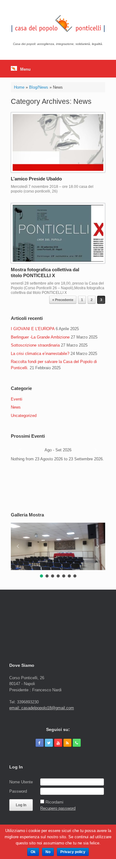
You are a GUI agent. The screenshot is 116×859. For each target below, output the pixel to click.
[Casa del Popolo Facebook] (40, 743)
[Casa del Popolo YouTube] (58, 743)
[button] (17, 546)
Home (19, 87)
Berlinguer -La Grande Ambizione (40, 337)
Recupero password (57, 808)
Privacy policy (72, 852)
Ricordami (54, 802)
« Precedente (62, 300)
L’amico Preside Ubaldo (36, 178)
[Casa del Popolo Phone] (77, 743)
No (47, 852)
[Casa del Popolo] (58, 23)
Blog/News (38, 87)
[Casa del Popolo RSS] (67, 743)
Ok (33, 852)
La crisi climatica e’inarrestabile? (40, 353)
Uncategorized (24, 415)
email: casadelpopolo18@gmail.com (41, 708)
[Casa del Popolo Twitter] (49, 743)
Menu (25, 69)
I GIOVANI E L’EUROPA (32, 328)
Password (18, 791)
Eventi (16, 399)
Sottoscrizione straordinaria (35, 345)
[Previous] (20, 450)
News (16, 407)
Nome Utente (21, 782)
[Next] (95, 450)
